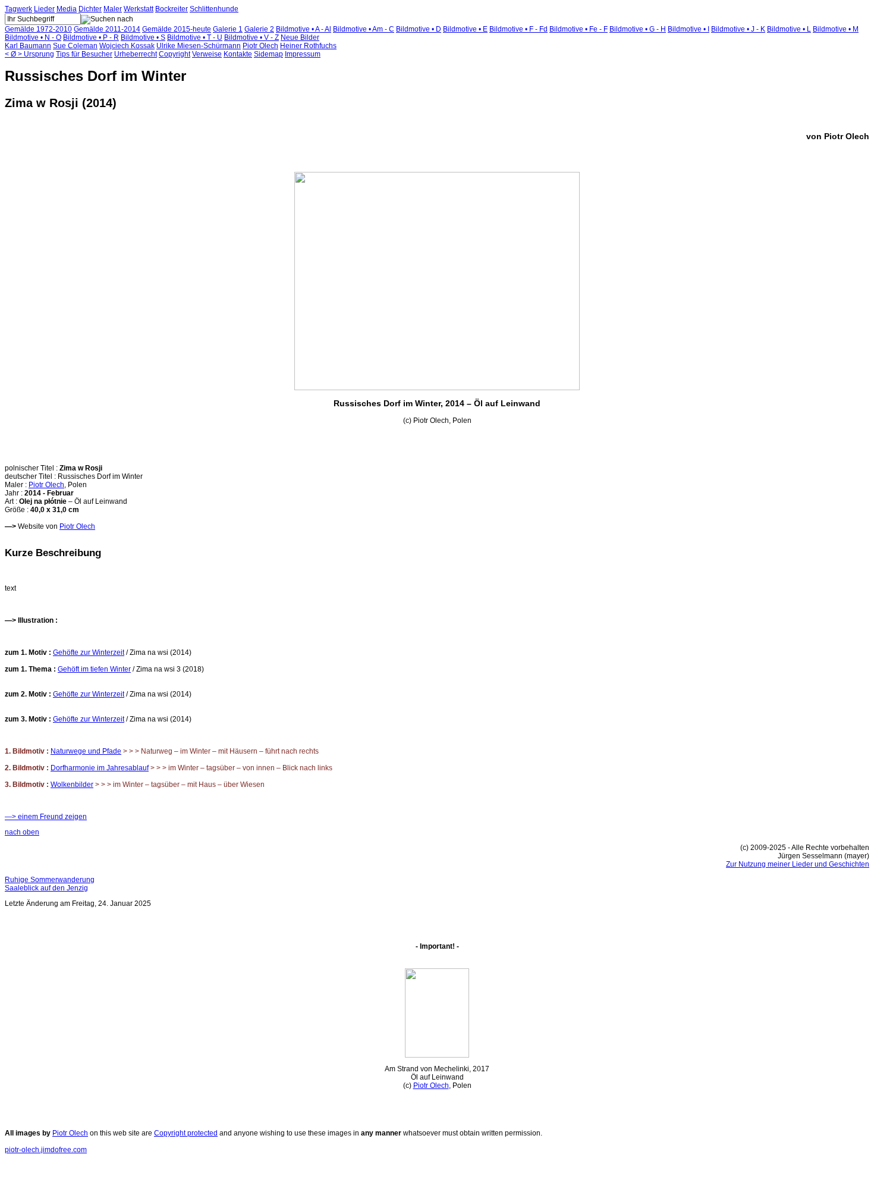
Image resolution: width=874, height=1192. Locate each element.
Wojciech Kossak (127, 46)
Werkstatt (138, 9)
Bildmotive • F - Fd (518, 29)
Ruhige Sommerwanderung (50, 880)
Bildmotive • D (418, 29)
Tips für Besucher (84, 54)
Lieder (44, 9)
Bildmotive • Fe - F (578, 29)
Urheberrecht (135, 54)
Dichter (90, 9)
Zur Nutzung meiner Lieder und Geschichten (797, 864)
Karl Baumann (28, 46)
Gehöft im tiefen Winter (94, 669)
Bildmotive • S (143, 37)
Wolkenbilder (72, 784)
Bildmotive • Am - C (363, 29)
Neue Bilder (300, 37)
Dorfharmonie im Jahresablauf (100, 768)
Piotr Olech (260, 46)
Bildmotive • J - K (738, 29)
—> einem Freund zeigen (46, 817)
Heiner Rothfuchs (308, 46)
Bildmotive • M (836, 29)
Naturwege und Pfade (86, 751)
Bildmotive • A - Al (303, 29)
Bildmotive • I (688, 29)
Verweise (207, 54)
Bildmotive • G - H (637, 29)
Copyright (174, 54)
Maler (112, 9)
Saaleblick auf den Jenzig (46, 888)
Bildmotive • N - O (33, 37)
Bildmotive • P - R (91, 37)
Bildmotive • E (465, 29)
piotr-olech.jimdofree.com (46, 1150)
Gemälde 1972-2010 (38, 29)
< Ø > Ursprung (29, 54)
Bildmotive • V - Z (251, 37)
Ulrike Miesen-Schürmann (198, 46)
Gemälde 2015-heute (176, 29)
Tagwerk (18, 9)
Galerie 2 (259, 29)
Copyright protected (186, 1133)
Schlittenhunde (214, 9)
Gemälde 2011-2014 (107, 29)
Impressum (302, 54)
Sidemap (268, 54)
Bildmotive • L (789, 29)
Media (66, 9)
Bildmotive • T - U (194, 37)
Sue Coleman (75, 46)
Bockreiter (171, 9)
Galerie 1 (228, 29)
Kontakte (238, 54)
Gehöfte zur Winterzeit (88, 652)
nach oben (22, 832)
